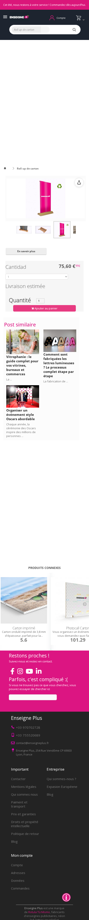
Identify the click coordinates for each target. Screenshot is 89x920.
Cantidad (16, 267)
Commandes (20, 888)
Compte (17, 865)
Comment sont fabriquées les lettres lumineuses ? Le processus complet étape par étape (58, 365)
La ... (9, 379)
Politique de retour (25, 833)
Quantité (20, 300)
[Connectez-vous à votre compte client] (51, 17)
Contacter (18, 779)
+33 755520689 (28, 735)
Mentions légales (23, 786)
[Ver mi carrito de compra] (81, 19)
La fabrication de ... (55, 381)
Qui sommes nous (24, 794)
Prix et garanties (23, 814)
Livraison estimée (25, 287)
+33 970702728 (28, 727)
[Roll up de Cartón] (24, 229)
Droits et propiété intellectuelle (24, 824)
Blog (14, 841)
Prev (4, 604)
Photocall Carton (25, 628)
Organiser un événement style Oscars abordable (20, 414)
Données (17, 880)
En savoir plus (26, 251)
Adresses (18, 873)
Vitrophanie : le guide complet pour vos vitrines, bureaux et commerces (22, 365)
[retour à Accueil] (7, 168)
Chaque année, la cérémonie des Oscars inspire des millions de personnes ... (21, 430)
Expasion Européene (62, 786)
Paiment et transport (19, 804)
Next (85, 604)
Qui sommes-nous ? (61, 779)
